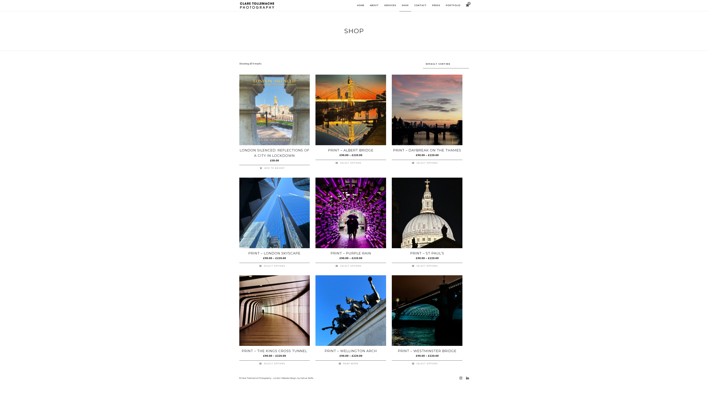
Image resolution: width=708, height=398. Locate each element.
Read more (350, 363)
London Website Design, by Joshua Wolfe (293, 378)
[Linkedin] (467, 378)
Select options (351, 163)
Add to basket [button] (274, 168)
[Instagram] (460, 378)
